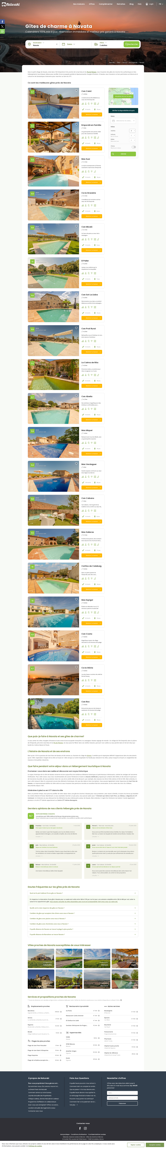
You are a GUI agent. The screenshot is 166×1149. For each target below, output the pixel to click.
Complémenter (106, 4)
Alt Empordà (133, 62)
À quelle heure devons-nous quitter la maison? (83, 1092)
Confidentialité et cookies (97, 1134)
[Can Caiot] (53, 103)
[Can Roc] (53, 713)
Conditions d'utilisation (79, 1134)
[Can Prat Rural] (53, 340)
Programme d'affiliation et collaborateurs (42, 1102)
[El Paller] (53, 272)
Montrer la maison (92, 114)
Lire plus (38, 836)
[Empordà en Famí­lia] (53, 137)
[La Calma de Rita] (53, 374)
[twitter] (2, 26)
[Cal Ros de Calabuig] (53, 578)
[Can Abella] (53, 408)
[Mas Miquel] (53, 442)
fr (160, 4)
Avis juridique (64, 1134)
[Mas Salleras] (53, 544)
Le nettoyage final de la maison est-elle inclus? (83, 1096)
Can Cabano (100, 845)
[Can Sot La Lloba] (53, 306)
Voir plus (72, 1105)
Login (151, 4)
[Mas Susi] (53, 171)
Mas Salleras (43, 845)
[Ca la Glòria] (53, 679)
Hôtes (113, 126)
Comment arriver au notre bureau (39, 1092)
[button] (72, 103)
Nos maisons (79, 4)
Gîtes (118, 62)
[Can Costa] (53, 645)
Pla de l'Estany (91, 72)
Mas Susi (101, 825)
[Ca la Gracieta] (53, 205)
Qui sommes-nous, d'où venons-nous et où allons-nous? (43, 1086)
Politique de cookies (35, 1146)
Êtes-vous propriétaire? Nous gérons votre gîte (43, 1083)
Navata (141, 62)
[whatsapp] (2, 31)
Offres (92, 4)
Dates (113, 116)
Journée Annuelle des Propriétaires (39, 1096)
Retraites (121, 4)
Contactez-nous (83, 1123)
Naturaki (112, 62)
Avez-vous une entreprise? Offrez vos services (43, 1105)
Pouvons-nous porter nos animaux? (82, 1099)
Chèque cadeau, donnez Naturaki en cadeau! (43, 1099)
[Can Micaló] (53, 238)
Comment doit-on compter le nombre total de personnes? (83, 1086)
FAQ (139, 4)
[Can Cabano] (53, 510)
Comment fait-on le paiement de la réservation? (83, 1102)
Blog (132, 4)
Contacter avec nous (35, 1111)
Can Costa (46, 825)
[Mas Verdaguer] (53, 476)
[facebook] (2, 21)
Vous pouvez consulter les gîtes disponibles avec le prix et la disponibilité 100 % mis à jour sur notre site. (84, 902)
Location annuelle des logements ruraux (41, 1108)
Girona (124, 62)
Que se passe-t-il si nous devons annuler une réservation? (83, 1089)
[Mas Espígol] (53, 612)
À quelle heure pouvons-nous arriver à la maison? (83, 1083)
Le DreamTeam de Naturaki (37, 1089)
